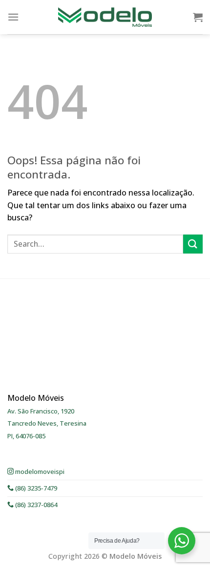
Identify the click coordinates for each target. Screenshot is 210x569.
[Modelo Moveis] (105, 17)
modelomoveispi (39, 471)
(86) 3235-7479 (35, 488)
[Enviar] (193, 244)
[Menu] (13, 17)
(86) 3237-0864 (35, 504)
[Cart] (198, 17)
